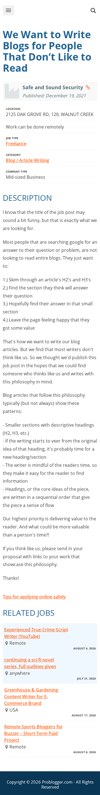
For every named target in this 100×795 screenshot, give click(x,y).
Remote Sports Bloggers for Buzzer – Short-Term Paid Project (33, 733)
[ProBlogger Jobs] (53, 12)
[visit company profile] (87, 87)
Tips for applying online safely (34, 597)
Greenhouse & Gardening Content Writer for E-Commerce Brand (31, 696)
